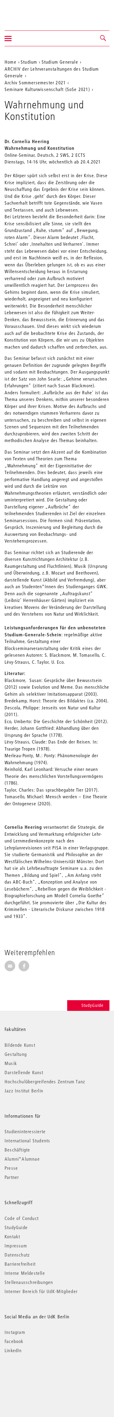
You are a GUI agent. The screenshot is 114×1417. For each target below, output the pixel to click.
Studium (29, 62)
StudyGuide (92, 1005)
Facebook (14, 1341)
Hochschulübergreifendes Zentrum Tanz (45, 1081)
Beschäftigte (17, 1150)
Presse (11, 1168)
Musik (11, 1063)
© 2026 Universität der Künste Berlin (36, 1376)
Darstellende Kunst (24, 1072)
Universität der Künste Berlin (28, 11)
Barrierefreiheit (20, 1264)
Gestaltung (16, 1054)
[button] (103, 38)
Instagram (15, 1332)
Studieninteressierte (25, 1131)
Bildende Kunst (20, 1045)
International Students (27, 1140)
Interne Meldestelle (25, 1273)
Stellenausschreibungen (29, 1282)
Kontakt (12, 1236)
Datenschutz (17, 1255)
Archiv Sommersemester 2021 (35, 82)
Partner (12, 1177)
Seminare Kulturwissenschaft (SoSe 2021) (47, 89)
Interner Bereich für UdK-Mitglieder (41, 1291)
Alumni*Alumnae (22, 1159)
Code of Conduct (22, 1218)
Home (10, 62)
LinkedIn (13, 1350)
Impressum (16, 1246)
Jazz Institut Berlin (24, 1091)
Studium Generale (60, 62)
